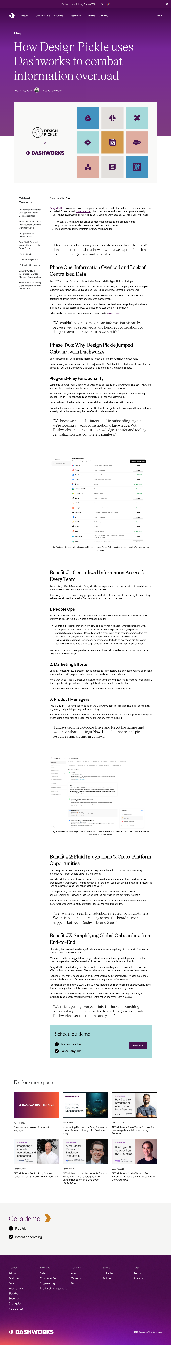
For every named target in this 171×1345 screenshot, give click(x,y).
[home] (12, 15)
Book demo (138, 1045)
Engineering (47, 1283)
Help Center (16, 1308)
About (74, 1273)
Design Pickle (56, 208)
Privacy (138, 1278)
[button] (26, 15)
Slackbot (14, 1293)
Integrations (16, 1288)
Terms (137, 1273)
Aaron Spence (83, 211)
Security (14, 1298)
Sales (43, 1273)
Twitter (107, 1278)
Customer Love (43, 15)
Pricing (91, 15)
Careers (76, 1278)
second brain (113, 313)
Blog (73, 1283)
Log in (159, 15)
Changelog (15, 1303)
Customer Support (51, 1278)
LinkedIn (108, 1273)
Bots (11, 1283)
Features (14, 1278)
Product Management (53, 1288)
